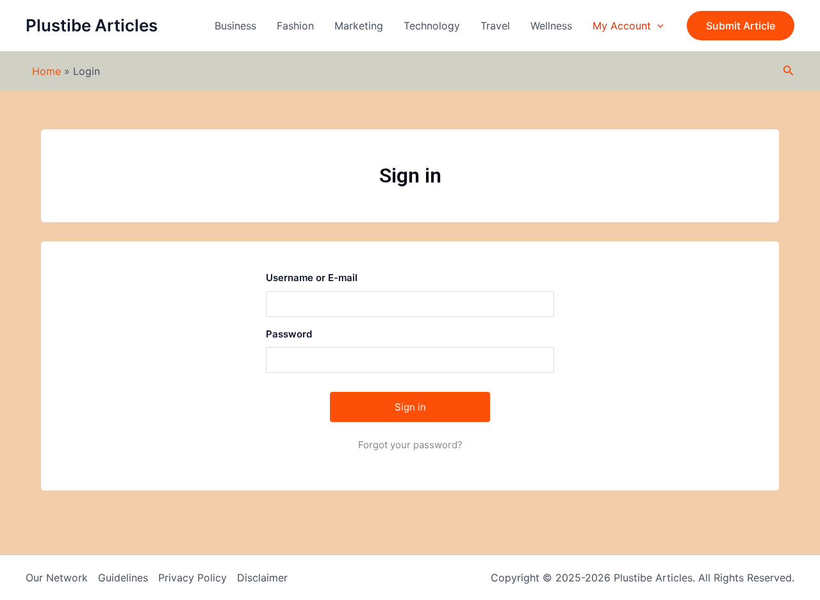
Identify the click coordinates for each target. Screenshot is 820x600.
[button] (740, 25)
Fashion (295, 25)
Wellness (551, 25)
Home (46, 71)
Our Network (57, 577)
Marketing (358, 25)
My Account (622, 25)
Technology (432, 25)
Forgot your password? (410, 445)
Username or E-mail (311, 278)
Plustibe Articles (92, 25)
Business (235, 25)
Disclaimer (262, 577)
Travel (495, 25)
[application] (657, 25)
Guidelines (123, 577)
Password (289, 334)
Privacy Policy (192, 577)
